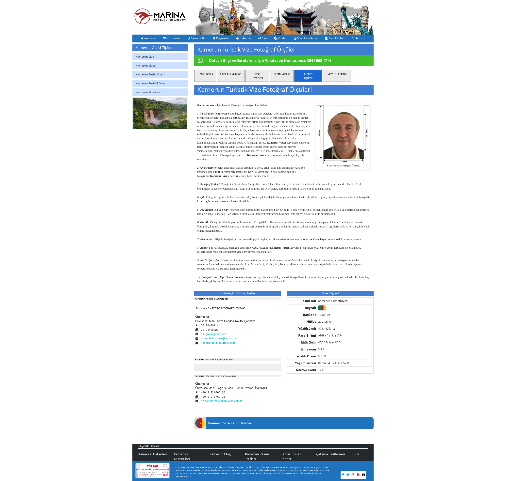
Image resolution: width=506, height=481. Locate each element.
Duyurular (222, 38)
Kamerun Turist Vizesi (150, 74)
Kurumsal (173, 38)
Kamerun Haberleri (152, 454)
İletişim (360, 38)
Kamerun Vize (145, 56)
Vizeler (282, 38)
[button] (136, 113)
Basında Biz (198, 38)
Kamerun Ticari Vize (149, 92)
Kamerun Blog (220, 454)
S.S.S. (356, 454)
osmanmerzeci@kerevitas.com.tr (221, 401)
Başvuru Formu (337, 74)
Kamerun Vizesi (146, 65)
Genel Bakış (205, 74)
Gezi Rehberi (337, 38)
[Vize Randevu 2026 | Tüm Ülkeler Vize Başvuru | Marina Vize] (159, 16)
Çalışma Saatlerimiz (330, 454)
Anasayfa (149, 38)
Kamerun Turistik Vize (150, 83)
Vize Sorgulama (307, 38)
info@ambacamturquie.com (218, 343)
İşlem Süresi (282, 74)
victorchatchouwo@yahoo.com (220, 338)
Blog (264, 38)
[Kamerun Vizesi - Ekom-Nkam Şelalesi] (160, 113)
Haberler (245, 38)
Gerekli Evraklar (230, 74)
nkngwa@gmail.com (213, 334)
